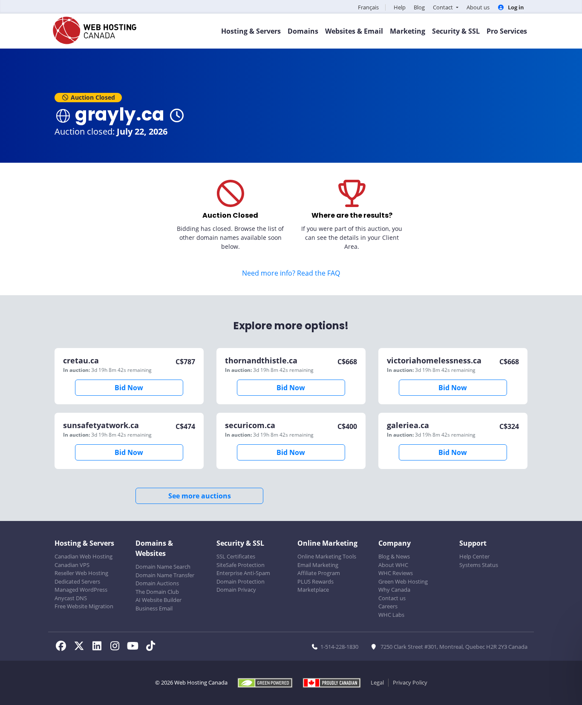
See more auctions (199, 496)
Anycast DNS (71, 598)
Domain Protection (240, 581)
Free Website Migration (84, 606)
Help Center (474, 556)
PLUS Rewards (315, 581)
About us (478, 7)
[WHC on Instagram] (117, 647)
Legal (377, 682)
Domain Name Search (162, 566)
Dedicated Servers (77, 581)
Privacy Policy (410, 682)
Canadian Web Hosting (83, 556)
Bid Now (129, 387)
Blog (419, 7)
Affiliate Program (318, 573)
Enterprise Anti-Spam (243, 573)
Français (368, 7)
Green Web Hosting (403, 581)
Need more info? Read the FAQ (291, 273)
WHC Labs (391, 615)
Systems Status (478, 565)
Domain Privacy (236, 589)
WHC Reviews (395, 573)
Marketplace (313, 589)
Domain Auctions (157, 583)
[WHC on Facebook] (63, 647)
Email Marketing (317, 565)
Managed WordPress (81, 589)
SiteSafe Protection (240, 565)
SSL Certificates (235, 556)
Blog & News (394, 556)
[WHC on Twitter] (81, 647)
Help (400, 7)
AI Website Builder (158, 600)
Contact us (392, 598)
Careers (388, 606)
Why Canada (394, 589)
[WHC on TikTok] (152, 647)
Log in (515, 7)
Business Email (154, 608)
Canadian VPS (72, 565)
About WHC (393, 565)
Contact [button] (443, 7)
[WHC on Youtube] (135, 647)
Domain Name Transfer (164, 575)
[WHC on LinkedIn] (99, 647)
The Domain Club (157, 592)
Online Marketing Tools (326, 556)
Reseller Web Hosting (81, 573)
